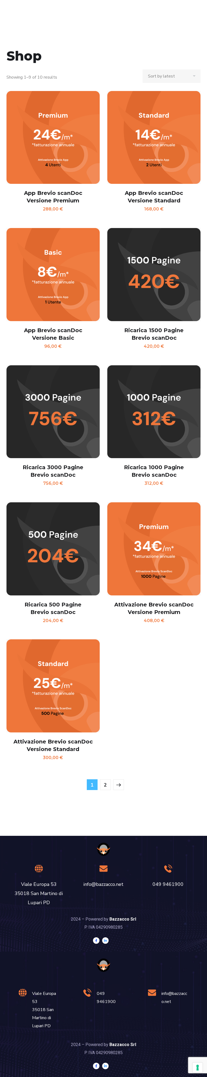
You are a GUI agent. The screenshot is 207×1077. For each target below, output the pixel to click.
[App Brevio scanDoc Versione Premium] (53, 137)
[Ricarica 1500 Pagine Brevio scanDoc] (154, 274)
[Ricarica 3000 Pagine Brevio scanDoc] (53, 411)
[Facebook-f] (96, 940)
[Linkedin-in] (105, 940)
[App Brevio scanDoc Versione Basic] (53, 274)
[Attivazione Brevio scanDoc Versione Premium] (154, 548)
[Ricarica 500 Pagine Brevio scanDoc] (53, 548)
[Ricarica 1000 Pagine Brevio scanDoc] (154, 411)
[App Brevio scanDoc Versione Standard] (154, 137)
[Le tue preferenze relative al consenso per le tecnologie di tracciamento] (197, 1067)
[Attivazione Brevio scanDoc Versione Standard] (53, 685)
